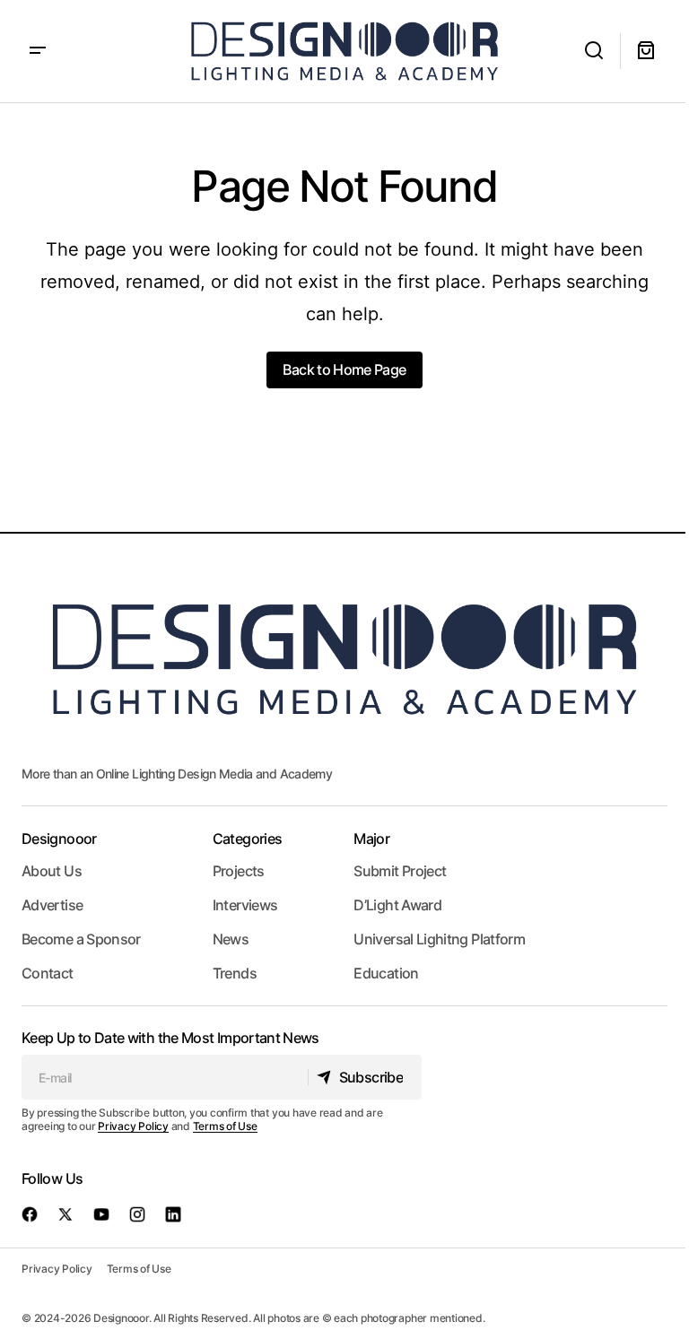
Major (371, 839)
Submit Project (399, 871)
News (231, 939)
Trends (235, 973)
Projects (239, 871)
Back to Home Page (344, 369)
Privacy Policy (133, 1126)
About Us (52, 871)
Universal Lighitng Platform (439, 939)
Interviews (245, 905)
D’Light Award (397, 905)
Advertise (52, 905)
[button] (37, 51)
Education (385, 973)
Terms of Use (225, 1126)
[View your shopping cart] (645, 51)
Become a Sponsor (81, 939)
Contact (48, 973)
